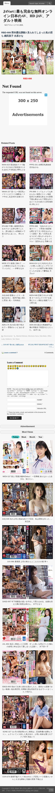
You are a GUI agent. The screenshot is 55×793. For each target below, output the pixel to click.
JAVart (36, 790)
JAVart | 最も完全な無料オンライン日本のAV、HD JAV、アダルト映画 (28, 16)
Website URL (41, 408)
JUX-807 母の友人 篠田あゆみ (12, 345)
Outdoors (8, 339)
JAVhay (27, 790)
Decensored (8, 336)
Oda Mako (43, 336)
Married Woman (21, 336)
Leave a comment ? (11, 352)
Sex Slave (16, 339)
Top (52, 790)
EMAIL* (39, 404)
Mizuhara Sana (33, 336)
